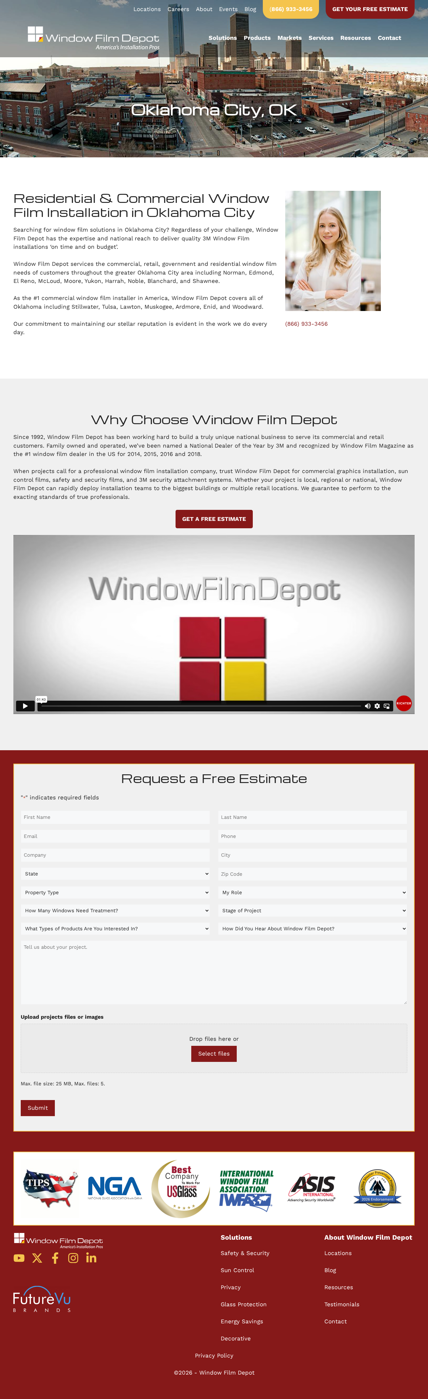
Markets (290, 37)
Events (228, 9)
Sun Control (237, 1270)
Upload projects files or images (62, 1017)
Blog (250, 9)
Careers (178, 9)
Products (257, 37)
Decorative (236, 1338)
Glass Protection (244, 1304)
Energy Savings (242, 1321)
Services (321, 37)
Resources (355, 37)
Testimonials (341, 1304)
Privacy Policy (214, 1355)
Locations (147, 9)
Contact (389, 37)
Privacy (231, 1287)
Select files (214, 1053)
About (204, 9)
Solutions (223, 37)
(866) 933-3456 (306, 323)
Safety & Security (245, 1253)
